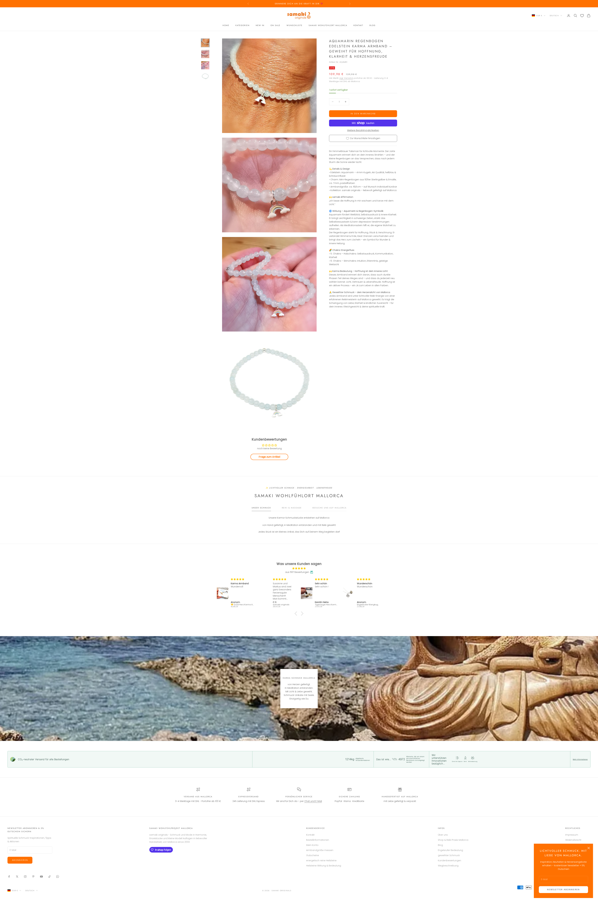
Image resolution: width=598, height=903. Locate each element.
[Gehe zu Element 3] (205, 65)
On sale (275, 25)
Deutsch (554, 15)
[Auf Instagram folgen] (25, 876)
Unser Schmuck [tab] (261, 507)
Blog (372, 25)
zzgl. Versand (346, 78)
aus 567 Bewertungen (297, 572)
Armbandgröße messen (319, 850)
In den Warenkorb (363, 113)
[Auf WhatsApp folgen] (57, 876)
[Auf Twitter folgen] (17, 876)
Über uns (443, 834)
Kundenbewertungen (449, 860)
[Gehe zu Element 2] (205, 54)
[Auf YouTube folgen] (41, 876)
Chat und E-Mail (313, 801)
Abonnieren (20, 860)
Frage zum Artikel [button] (269, 457)
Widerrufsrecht (573, 839)
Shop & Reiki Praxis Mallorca (453, 839)
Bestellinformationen (317, 839)
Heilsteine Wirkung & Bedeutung (323, 865)
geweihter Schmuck (449, 855)
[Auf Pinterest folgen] (33, 876)
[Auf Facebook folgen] (9, 876)
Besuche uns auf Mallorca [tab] (329, 507)
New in (260, 25)
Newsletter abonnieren (563, 889)
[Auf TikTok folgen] (49, 876)
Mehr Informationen (580, 759)
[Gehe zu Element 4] (205, 76)
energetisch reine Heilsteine (321, 860)
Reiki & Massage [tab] (292, 507)
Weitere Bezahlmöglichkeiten (363, 130)
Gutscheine (312, 855)
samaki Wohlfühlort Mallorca (328, 25)
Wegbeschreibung (448, 865)
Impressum (571, 834)
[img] (299, 568)
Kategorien (242, 25)
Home (226, 25)
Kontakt (358, 25)
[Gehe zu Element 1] (205, 42)
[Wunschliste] (582, 15)
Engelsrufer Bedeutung (450, 850)
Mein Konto (312, 845)
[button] (296, 613)
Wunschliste (294, 25)
